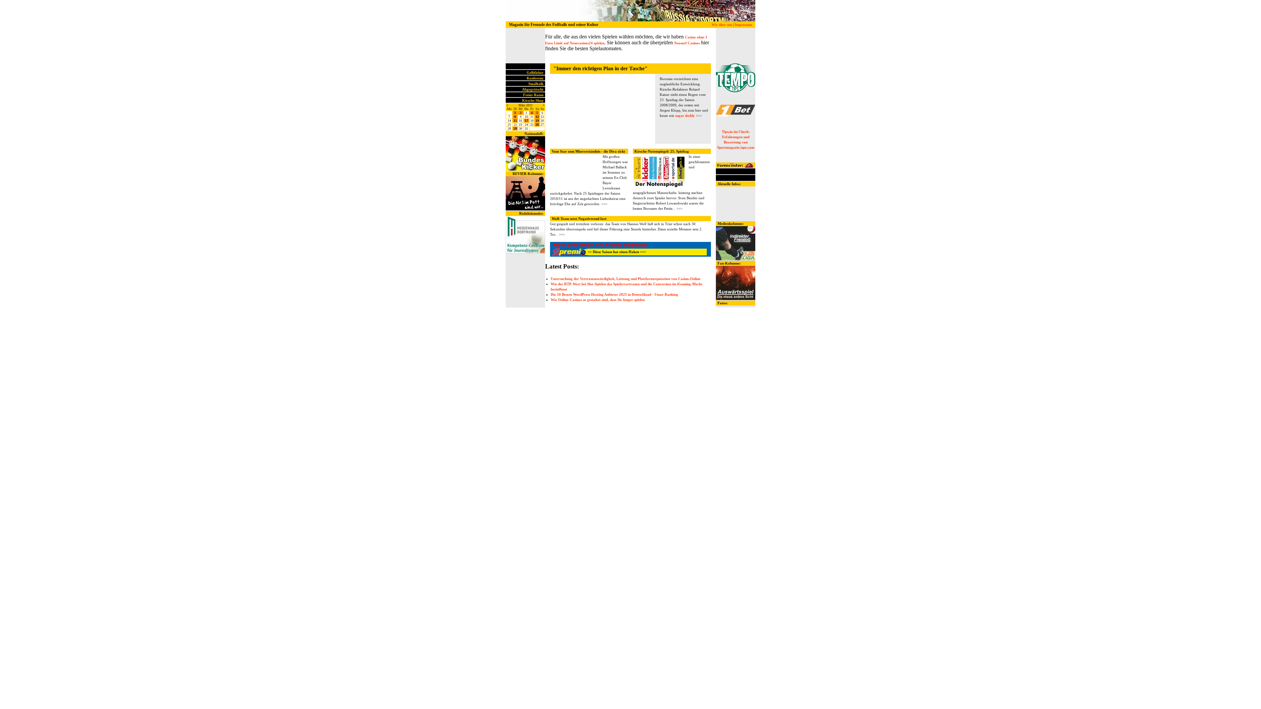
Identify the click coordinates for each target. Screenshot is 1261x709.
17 (526, 120)
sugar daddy (685, 116)
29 (515, 128)
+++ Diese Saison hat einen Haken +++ (598, 252)
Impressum (743, 25)
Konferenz (535, 78)
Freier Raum (533, 95)
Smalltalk (535, 84)
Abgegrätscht (532, 89)
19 (537, 120)
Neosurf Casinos (687, 43)
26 (537, 124)
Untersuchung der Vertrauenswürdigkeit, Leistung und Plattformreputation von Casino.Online (625, 279)
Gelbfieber (535, 73)
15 (515, 120)
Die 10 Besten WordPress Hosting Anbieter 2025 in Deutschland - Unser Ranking (614, 294)
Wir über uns (722, 25)
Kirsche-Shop (532, 100)
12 (537, 116)
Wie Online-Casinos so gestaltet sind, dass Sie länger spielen (598, 300)
